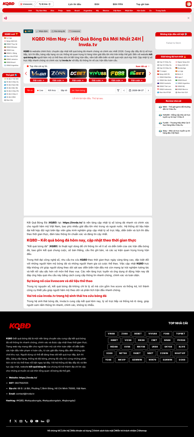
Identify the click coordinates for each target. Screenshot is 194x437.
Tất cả (29, 90)
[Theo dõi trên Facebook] (10, 413)
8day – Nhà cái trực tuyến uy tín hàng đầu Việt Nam (176, 132)
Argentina (88, 10)
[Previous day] (124, 90)
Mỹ (97, 10)
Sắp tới (64, 90)
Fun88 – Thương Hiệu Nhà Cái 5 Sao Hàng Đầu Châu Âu (176, 124)
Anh (30, 10)
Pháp (60, 10)
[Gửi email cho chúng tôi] (21, 413)
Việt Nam (117, 10)
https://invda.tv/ (28, 369)
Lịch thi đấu (74, 4)
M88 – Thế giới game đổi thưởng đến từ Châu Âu (176, 108)
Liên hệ (65, 423)
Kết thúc (52, 90)
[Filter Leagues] (118, 90)
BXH (97, 4)
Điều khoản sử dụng (81, 423)
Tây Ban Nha (41, 10)
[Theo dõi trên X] (15, 413)
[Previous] (26, 73)
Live (41, 90)
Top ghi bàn (142, 4)
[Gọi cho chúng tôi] (26, 413)
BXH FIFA (118, 4)
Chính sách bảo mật (103, 423)
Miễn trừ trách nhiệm (126, 423)
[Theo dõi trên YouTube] (36, 413)
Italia (69, 10)
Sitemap (142, 423)
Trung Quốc (161, 10)
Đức (52, 10)
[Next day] (148, 90)
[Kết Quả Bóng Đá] (9, 4)
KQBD (9, 330)
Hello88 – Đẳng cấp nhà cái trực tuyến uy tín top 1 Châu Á (176, 116)
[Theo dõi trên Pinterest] (31, 413)
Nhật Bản (129, 10)
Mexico (106, 10)
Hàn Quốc (141, 10)
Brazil (77, 10)
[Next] (149, 73)
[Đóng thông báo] (189, 18)
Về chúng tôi (53, 423)
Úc (150, 10)
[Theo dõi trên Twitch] (48, 413)
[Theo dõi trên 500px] (42, 413)
